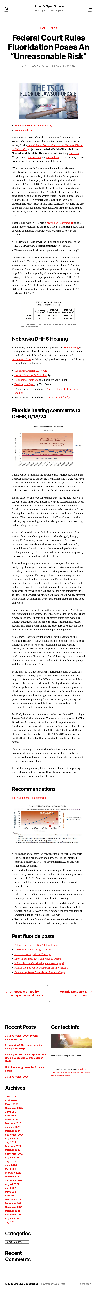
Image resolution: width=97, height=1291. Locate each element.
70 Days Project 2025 (17, 1076)
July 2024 (10, 1142)
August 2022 (12, 1184)
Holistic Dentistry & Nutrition (30, 375)
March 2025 (11, 1119)
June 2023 (11, 1165)
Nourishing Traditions (26, 380)
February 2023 (13, 1172)
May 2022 (10, 1191)
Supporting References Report (30, 370)
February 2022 (13, 1199)
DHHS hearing (71, 347)
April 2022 (10, 1195)
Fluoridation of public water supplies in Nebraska (41, 967)
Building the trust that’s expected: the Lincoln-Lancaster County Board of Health (25, 1058)
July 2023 (10, 1161)
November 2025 (14, 1108)
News (54, 28)
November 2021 (13, 1207)
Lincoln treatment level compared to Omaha (37, 958)
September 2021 (14, 1214)
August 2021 (12, 1218)
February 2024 (13, 1146)
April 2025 (11, 1115)
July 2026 (10, 1096)
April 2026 (11, 1100)
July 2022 (10, 1188)
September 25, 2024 (65, 66)
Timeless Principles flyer (58, 397)
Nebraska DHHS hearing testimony (33, 125)
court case (74, 153)
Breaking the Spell (24, 384)
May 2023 (10, 1169)
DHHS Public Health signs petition (33, 949)
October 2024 (12, 1131)
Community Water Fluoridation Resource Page (39, 972)
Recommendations (24, 130)
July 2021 (10, 1222)
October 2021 (12, 1211)
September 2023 (14, 1153)
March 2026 (11, 1104)
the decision (34, 157)
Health (44, 28)
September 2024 (14, 1134)
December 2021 (13, 1203)
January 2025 (12, 1127)
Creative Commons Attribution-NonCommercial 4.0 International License (70, 1072)
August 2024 (12, 1138)
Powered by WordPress (53, 1283)
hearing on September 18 (60, 223)
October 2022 (12, 1176)
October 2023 (12, 1150)
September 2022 (14, 1180)
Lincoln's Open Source (48, 6)
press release (52, 157)
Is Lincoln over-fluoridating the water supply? (39, 963)
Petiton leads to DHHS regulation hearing (36, 945)
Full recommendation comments (29, 798)
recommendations (21, 359)
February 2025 (13, 1123)
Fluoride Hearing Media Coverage (32, 954)
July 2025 (10, 1112)
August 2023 (12, 1157)
